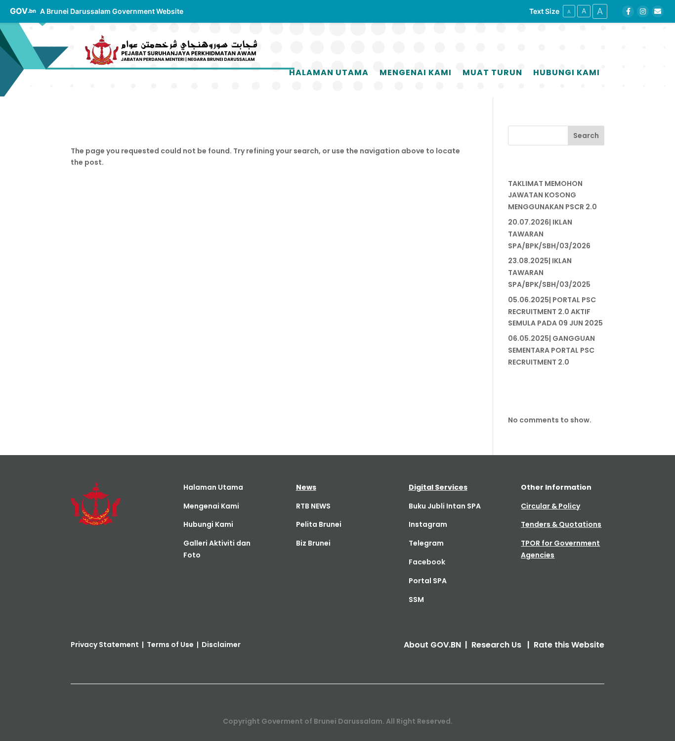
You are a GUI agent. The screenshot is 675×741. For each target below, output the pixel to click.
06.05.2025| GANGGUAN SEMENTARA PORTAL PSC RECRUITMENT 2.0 (551, 350)
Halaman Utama (329, 72)
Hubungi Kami (566, 72)
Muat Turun (492, 72)
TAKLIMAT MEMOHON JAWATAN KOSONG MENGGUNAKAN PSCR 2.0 (552, 195)
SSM (416, 599)
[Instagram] (643, 11)
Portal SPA (428, 581)
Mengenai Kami (416, 72)
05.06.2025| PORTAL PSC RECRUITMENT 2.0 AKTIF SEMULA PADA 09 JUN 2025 (555, 311)
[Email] (658, 11)
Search (586, 135)
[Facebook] (628, 11)
